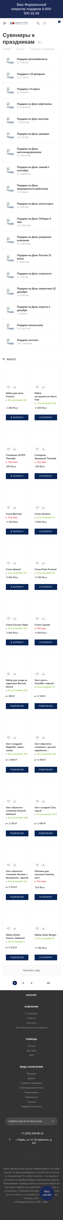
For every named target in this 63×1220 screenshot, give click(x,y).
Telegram (35, 1156)
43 (48, 983)
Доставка (31, 1050)
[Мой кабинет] (50, 23)
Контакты (31, 1023)
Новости (31, 1018)
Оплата (31, 1046)
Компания (31, 1006)
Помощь (31, 1039)
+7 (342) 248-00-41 (32, 1133)
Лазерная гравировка (31, 1083)
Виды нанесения (31, 1067)
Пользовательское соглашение (31, 1027)
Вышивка (31, 1073)
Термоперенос (31, 1092)
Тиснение (31, 1102)
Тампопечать (31, 1097)
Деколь (31, 1078)
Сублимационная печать (31, 1087)
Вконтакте (27, 1156)
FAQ (31, 1055)
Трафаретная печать (31, 1106)
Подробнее (17, 706)
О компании (31, 1013)
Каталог (31, 995)
